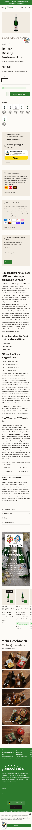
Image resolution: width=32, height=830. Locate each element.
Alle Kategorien (6, 36)
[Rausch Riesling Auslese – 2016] (10, 106)
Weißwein (18, 37)
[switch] (3, 827)
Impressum (5, 811)
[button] (2, 7)
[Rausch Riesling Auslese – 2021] (4, 118)
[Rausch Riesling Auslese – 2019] (27, 106)
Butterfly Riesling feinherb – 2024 (6, 613)
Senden (7, 261)
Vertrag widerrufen (16, 807)
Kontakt (10, 811)
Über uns (8, 162)
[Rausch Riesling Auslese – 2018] (22, 106)
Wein (12, 37)
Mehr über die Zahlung (10, 227)
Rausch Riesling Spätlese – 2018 (20, 613)
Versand (10, 71)
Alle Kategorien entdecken (8, 648)
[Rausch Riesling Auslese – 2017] (16, 106)
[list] (16, 754)
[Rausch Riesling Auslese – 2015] (4, 106)
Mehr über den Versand (11, 192)
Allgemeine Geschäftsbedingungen (21, 811)
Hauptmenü (7, 37)
